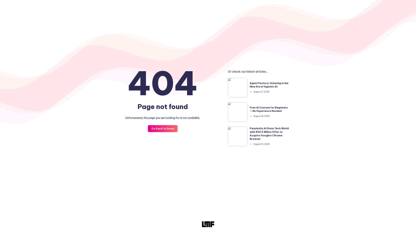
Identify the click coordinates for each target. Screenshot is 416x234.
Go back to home (162, 128)
